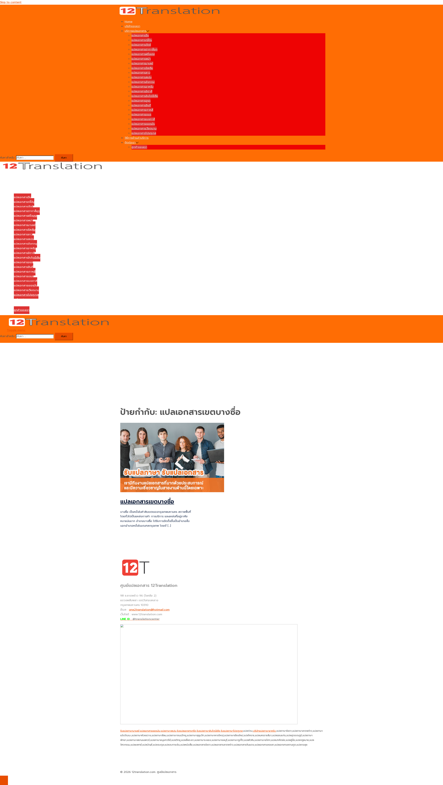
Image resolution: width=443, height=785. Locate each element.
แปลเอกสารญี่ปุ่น (142, 40)
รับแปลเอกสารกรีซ (186, 731)
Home (128, 22)
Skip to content (10, 2)
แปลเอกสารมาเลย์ (142, 63)
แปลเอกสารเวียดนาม (144, 129)
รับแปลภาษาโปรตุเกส (232, 731)
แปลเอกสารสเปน (142, 77)
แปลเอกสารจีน (140, 35)
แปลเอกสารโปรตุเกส (144, 133)
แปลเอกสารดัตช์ (141, 45)
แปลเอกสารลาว (141, 73)
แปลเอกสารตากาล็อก (144, 49)
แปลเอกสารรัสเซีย (142, 68)
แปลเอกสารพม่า (141, 59)
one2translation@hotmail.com (149, 610)
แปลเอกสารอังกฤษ (143, 82)
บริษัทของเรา (132, 26)
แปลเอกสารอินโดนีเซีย (145, 96)
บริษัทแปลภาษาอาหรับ (264, 731)
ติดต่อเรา (130, 143)
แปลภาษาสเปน (168, 731)
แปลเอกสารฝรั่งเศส (143, 54)
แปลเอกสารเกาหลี (142, 110)
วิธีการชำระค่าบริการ (136, 138)
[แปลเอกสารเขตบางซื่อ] (172, 491)
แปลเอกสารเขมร (141, 114)
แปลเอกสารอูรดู (141, 101)
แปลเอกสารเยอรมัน (143, 124)
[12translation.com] (170, 14)
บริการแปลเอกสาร (135, 31)
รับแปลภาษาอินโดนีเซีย (208, 731)
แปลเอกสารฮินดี (141, 105)
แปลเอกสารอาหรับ (142, 87)
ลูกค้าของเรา (139, 147)
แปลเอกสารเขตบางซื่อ (147, 501)
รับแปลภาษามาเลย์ (129, 731)
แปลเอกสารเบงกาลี (143, 119)
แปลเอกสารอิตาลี (142, 91)
